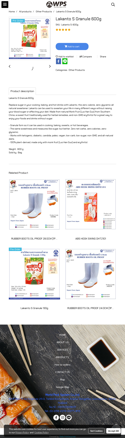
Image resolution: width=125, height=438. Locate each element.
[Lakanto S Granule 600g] (30, 38)
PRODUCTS (62, 357)
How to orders (62, 364)
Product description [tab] (22, 91)
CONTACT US (62, 372)
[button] (112, 4)
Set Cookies (96, 430)
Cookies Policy (42, 432)
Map (62, 379)
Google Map (62, 386)
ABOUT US (62, 342)
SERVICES (62, 349)
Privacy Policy (22, 432)
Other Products (77, 70)
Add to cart (73, 46)
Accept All (113, 430)
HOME (62, 334)
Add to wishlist (66, 56)
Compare (87, 56)
